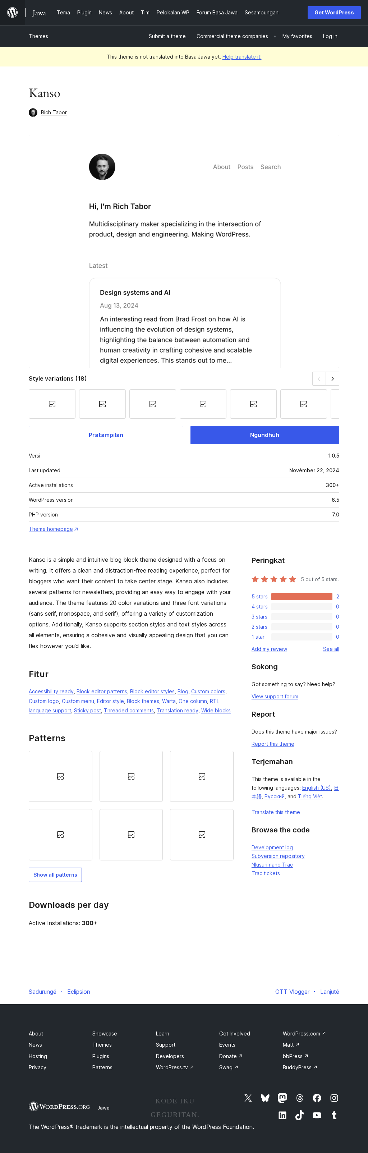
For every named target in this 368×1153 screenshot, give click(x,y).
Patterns (102, 1067)
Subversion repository (278, 856)
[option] (60, 776)
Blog (183, 691)
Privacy (37, 1067)
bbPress (296, 1056)
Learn (162, 1033)
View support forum (275, 696)
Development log (272, 847)
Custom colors (208, 691)
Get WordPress (334, 12)
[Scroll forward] (332, 379)
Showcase (104, 1033)
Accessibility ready (51, 691)
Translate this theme (276, 812)
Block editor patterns (102, 691)
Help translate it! (242, 57)
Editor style (110, 701)
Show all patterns (55, 875)
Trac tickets (266, 873)
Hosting (38, 1056)
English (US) (316, 788)
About (36, 1033)
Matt (291, 1045)
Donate (231, 1056)
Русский (274, 796)
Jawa (103, 1108)
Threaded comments (129, 710)
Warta (169, 701)
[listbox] (131, 805)
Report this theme (273, 744)
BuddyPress (300, 1067)
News (35, 1045)
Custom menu (78, 701)
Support (165, 1045)
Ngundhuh (264, 434)
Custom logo (44, 701)
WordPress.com (304, 1033)
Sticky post (87, 710)
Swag (229, 1067)
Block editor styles (152, 691)
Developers (170, 1056)
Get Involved (234, 1033)
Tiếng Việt (310, 796)
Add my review (269, 649)
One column (193, 701)
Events (227, 1045)
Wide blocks (216, 710)
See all (331, 649)
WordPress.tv (175, 1067)
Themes (38, 36)
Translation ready (177, 710)
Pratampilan (106, 434)
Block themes (143, 701)
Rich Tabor (54, 112)
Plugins (100, 1056)
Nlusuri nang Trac (272, 865)
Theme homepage (51, 529)
